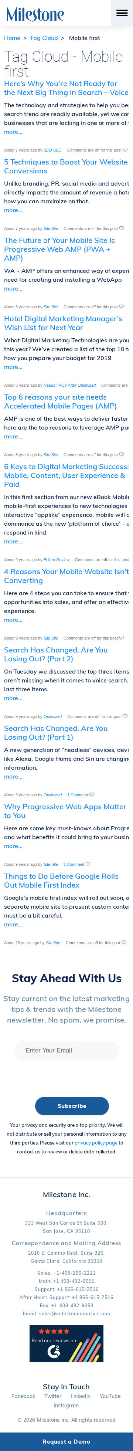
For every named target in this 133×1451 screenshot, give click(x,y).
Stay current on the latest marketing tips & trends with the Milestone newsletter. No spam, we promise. (66, 1009)
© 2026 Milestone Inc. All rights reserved (66, 1420)
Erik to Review (56, 559)
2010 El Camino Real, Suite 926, (66, 1253)
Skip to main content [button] (35, 5)
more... (13, 131)
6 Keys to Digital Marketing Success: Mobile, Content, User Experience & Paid (66, 475)
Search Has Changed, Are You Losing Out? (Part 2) (56, 654)
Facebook (23, 1396)
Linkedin (81, 1396)
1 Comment (77, 795)
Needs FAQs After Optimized (70, 385)
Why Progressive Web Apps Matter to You (65, 811)
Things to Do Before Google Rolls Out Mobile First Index (61, 880)
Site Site (51, 228)
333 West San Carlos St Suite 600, (66, 1223)
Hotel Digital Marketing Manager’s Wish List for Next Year (63, 323)
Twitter (53, 1396)
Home (12, 37)
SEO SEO (53, 150)
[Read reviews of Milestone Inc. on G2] (66, 1360)
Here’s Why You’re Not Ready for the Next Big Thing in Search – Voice (66, 88)
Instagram (66, 1405)
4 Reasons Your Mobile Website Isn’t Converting (66, 576)
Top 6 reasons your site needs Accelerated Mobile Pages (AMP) (60, 401)
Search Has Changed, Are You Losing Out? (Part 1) (56, 732)
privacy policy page (96, 1143)
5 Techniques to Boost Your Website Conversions (66, 166)
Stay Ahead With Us (67, 978)
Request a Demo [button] (66, 1441)
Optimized (53, 716)
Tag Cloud (44, 37)
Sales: (66, 1273)
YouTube (110, 1396)
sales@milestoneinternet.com (74, 1313)
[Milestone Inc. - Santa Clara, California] (35, 14)
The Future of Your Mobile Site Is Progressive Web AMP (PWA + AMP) (59, 248)
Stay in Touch (66, 1386)
